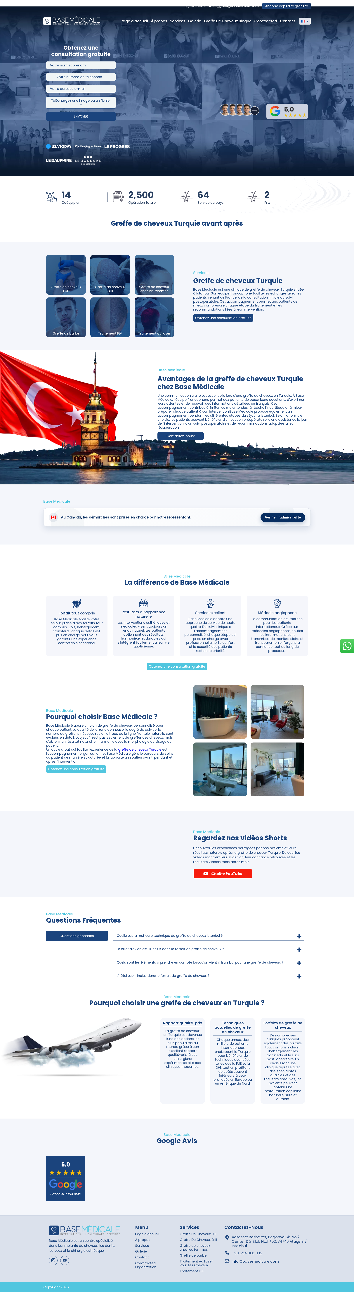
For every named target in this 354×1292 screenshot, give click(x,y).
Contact (287, 21)
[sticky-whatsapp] (347, 646)
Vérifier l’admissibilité (283, 517)
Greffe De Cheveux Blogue (227, 21)
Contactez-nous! (180, 436)
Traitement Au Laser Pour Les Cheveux (196, 1263)
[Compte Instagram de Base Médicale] (53, 1260)
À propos (159, 21)
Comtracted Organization (145, 1265)
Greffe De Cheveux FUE (198, 1234)
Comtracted (265, 21)
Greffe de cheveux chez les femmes (195, 1247)
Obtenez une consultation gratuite (223, 318)
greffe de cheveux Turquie (139, 749)
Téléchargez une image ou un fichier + (81, 102)
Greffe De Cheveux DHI (198, 1239)
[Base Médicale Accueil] (71, 21)
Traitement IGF (192, 1271)
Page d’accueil (134, 21)
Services (177, 21)
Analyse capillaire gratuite (286, 6)
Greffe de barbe (193, 1255)
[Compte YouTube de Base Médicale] (64, 1260)
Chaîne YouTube (226, 873)
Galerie (194, 21)
